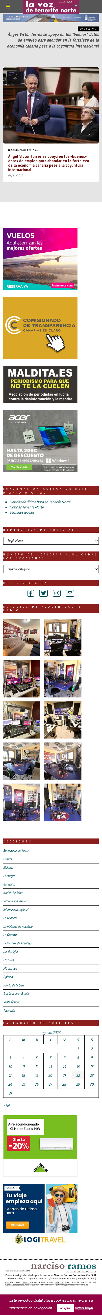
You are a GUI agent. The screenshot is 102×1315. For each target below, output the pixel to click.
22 (78, 1075)
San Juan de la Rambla (16, 993)
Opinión (8, 977)
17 (10, 1075)
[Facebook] (30, 593)
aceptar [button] (65, 1308)
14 (64, 1066)
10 (10, 1066)
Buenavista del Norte (16, 850)
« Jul (6, 1105)
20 (50, 1075)
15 (77, 1066)
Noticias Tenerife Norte (26, 507)
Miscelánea (10, 968)
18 (23, 1075)
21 (64, 1075)
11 (23, 1066)
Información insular (14, 901)
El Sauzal (8, 867)
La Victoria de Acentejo (17, 943)
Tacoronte (9, 1010)
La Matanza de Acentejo (17, 926)
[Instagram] (57, 593)
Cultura (7, 859)
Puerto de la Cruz (13, 985)
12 (36, 1066)
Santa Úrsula (11, 1002)
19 (36, 1075)
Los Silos (8, 960)
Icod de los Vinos (13, 892)
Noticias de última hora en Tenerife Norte (39, 502)
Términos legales (21, 512)
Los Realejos (10, 951)
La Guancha (10, 918)
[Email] (70, 593)
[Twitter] (43, 593)
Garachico (9, 884)
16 (91, 1066)
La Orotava (10, 934)
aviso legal (84, 1308)
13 (50, 1066)
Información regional (23, 150)
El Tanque (9, 876)
